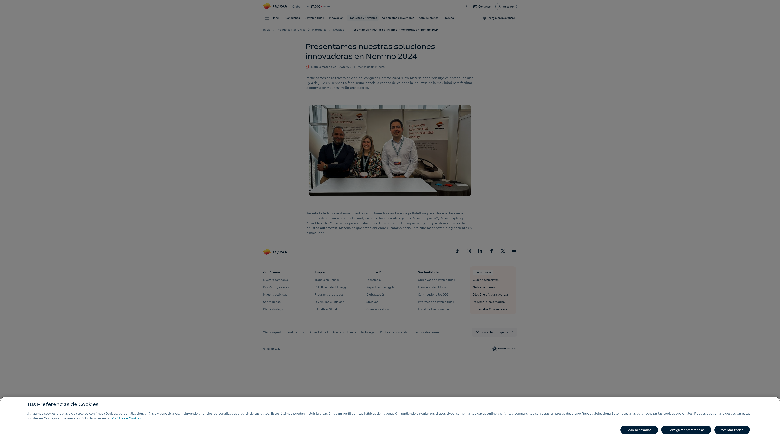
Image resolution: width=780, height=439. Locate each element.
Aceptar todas (732, 430)
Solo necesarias (639, 430)
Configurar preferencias (686, 430)
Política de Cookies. (127, 418)
